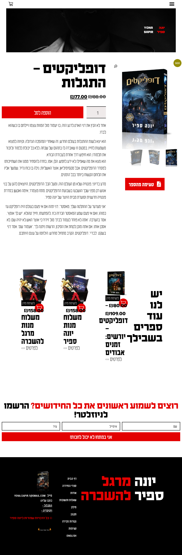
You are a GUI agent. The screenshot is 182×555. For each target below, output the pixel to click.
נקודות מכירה (69, 521)
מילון (74, 507)
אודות (73, 493)
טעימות (73, 528)
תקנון (74, 514)
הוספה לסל (42, 112)
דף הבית (72, 478)
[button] (172, 4)
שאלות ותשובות (68, 500)
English (72, 535)
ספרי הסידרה (69, 486)
